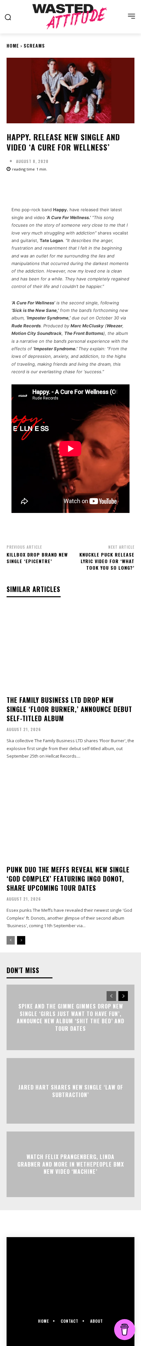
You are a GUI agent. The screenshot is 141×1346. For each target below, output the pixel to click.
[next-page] (21, 940)
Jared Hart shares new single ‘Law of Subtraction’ (70, 1090)
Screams (34, 45)
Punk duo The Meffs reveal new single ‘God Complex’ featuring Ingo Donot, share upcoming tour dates (68, 879)
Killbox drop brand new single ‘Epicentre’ (37, 557)
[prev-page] (11, 940)
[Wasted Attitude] (70, 16)
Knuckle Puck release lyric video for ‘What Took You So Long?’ (106, 561)
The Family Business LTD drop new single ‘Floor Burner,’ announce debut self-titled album (69, 709)
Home (13, 45)
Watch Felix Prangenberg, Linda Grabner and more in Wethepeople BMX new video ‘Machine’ (70, 1164)
